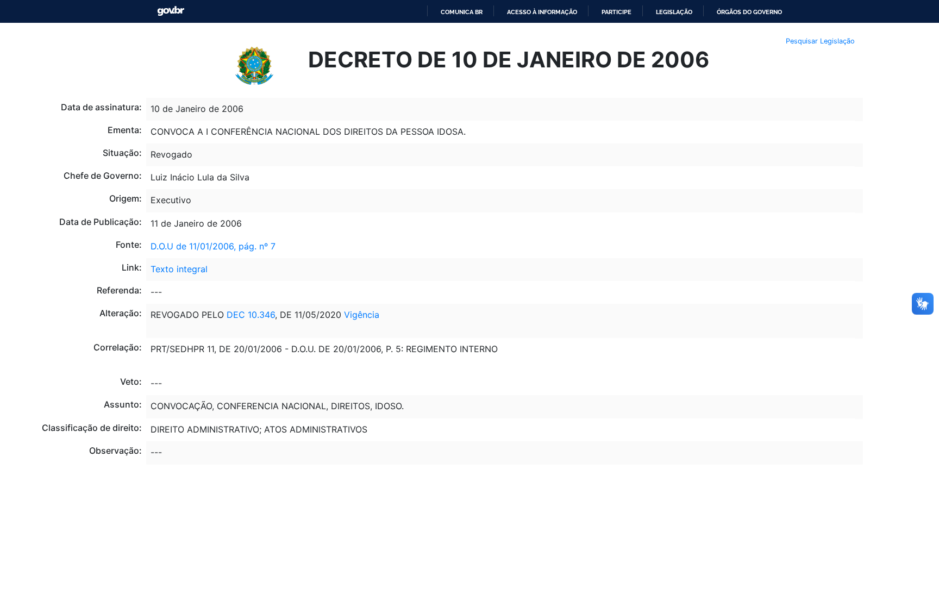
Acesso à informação (542, 12)
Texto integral (179, 269)
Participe (616, 12)
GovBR (170, 11)
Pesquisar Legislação (820, 41)
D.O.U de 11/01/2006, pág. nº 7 (213, 246)
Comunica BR (462, 12)
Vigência (361, 314)
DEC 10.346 (251, 314)
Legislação (674, 12)
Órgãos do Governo (749, 12)
